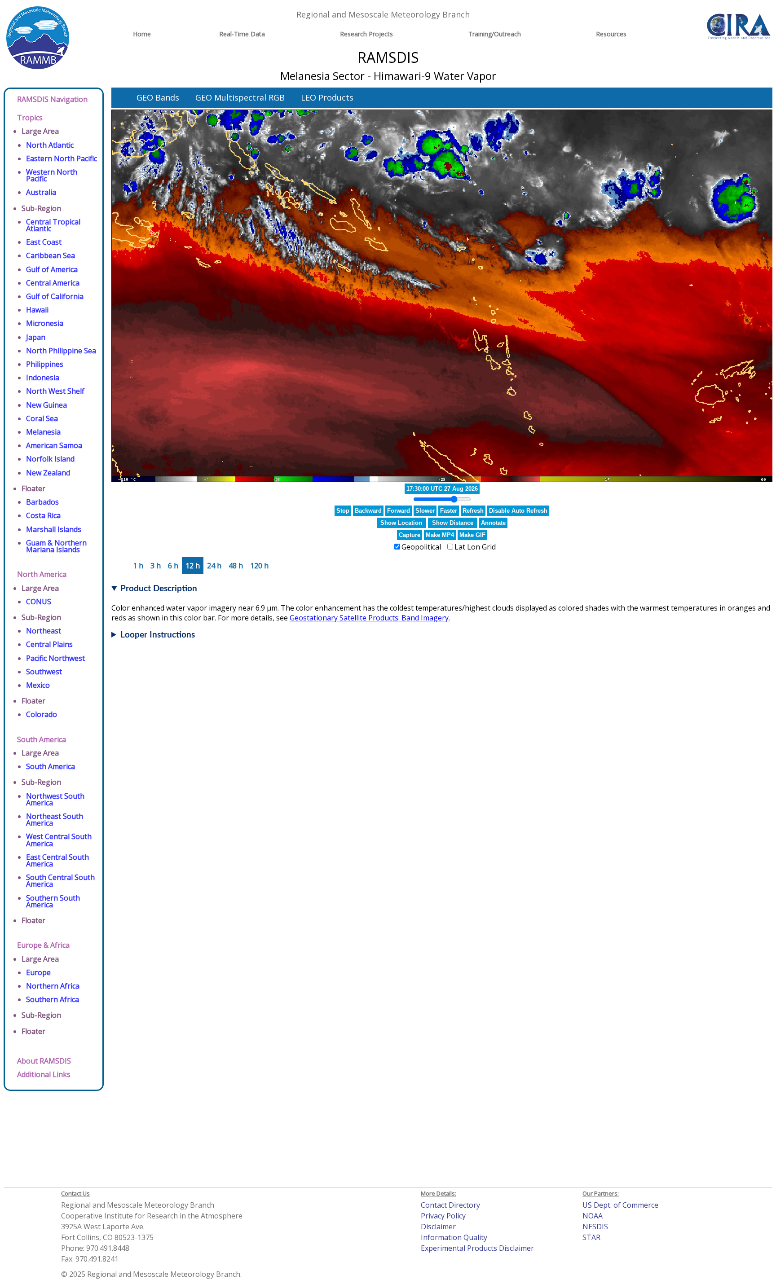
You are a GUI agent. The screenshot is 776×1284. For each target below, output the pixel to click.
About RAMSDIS (44, 1061)
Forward (398, 510)
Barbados (42, 502)
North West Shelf (55, 391)
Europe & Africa (43, 945)
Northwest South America (55, 799)
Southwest (44, 672)
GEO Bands (158, 97)
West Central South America (59, 839)
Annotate (493, 522)
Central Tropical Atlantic (53, 225)
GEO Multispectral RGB (240, 97)
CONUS (38, 602)
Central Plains (49, 644)
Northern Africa (52, 986)
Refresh (473, 510)
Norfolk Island (50, 459)
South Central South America (60, 880)
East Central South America (57, 860)
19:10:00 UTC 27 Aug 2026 (442, 488)
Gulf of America (52, 269)
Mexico (38, 685)
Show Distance (452, 522)
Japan (35, 337)
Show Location (401, 522)
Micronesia (44, 323)
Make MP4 (440, 535)
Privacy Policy (443, 1216)
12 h (192, 566)
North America (41, 574)
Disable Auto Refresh (518, 510)
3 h (155, 566)
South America (41, 739)
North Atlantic (50, 145)
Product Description (158, 589)
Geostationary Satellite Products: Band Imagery (369, 618)
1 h (138, 566)
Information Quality (454, 1237)
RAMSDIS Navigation (52, 99)
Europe (38, 972)
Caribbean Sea (50, 255)
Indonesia (42, 378)
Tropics (30, 118)
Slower (425, 510)
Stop (342, 510)
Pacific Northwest (55, 658)
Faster (448, 510)
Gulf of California (55, 296)
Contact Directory (450, 1205)
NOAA (592, 1216)
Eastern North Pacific (61, 158)
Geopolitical (421, 547)
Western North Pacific (51, 175)
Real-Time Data (242, 34)
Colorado (41, 714)
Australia (41, 192)
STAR (591, 1237)
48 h (236, 566)
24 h (214, 566)
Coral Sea (42, 418)
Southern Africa (52, 999)
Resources (611, 34)
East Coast (44, 242)
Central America (52, 283)
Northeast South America (54, 819)
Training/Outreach (494, 34)
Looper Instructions (157, 635)
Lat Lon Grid (475, 547)
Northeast (43, 631)
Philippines (44, 364)
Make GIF (472, 535)
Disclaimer (438, 1226)
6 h (173, 566)
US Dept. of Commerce (620, 1205)
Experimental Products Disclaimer (477, 1248)
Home (142, 34)
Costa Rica (43, 515)
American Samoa (54, 445)
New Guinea (46, 405)
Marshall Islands (53, 529)
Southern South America (53, 901)
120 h (259, 566)
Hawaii (37, 310)
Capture (409, 535)
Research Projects (366, 34)
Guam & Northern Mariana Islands (56, 546)
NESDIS (595, 1226)
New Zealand (48, 473)
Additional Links (44, 1074)
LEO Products (327, 97)
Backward (368, 510)
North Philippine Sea (61, 351)
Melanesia (43, 432)
